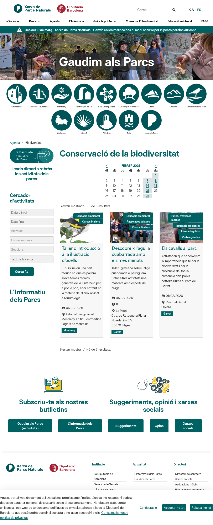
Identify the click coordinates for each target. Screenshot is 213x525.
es (199, 9)
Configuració (148, 508)
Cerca (20, 271)
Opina (159, 426)
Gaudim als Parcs (144, 479)
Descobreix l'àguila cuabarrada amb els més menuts (131, 254)
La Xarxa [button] (10, 21)
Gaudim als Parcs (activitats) (30, 425)
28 (147, 196)
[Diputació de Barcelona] (41, 467)
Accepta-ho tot (174, 508)
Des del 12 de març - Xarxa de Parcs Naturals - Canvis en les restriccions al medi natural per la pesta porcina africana (111, 30)
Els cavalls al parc (179, 248)
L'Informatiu (76, 21)
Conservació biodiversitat (142, 21)
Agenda (54, 21)
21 (147, 191)
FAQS (204, 21)
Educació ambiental (180, 21)
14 (147, 186)
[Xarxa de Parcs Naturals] (48, 8)
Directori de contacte (188, 474)
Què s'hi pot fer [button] (103, 21)
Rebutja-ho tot (201, 508)
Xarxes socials (188, 425)
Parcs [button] (33, 21)
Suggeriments (125, 426)
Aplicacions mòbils (186, 484)
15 (155, 186)
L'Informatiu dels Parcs (28, 296)
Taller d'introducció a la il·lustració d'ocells (81, 254)
